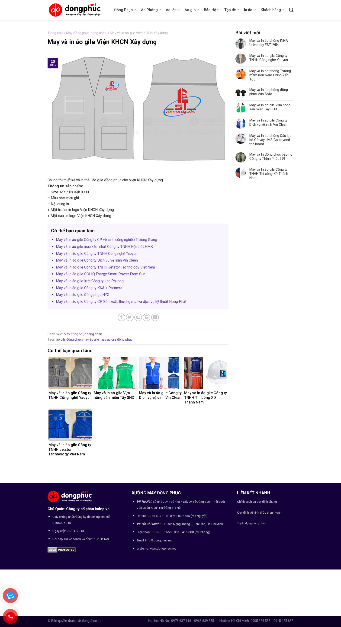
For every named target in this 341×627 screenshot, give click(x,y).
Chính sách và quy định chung (257, 501)
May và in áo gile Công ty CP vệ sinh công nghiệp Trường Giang (106, 239)
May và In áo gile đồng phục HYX (82, 294)
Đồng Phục (123, 10)
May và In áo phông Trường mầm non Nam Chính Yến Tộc (270, 75)
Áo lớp (171, 10)
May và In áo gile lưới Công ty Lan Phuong (90, 281)
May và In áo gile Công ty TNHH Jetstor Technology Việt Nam (105, 267)
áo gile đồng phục (69, 339)
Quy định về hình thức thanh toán (259, 512)
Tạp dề (230, 10)
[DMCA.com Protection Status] (62, 549)
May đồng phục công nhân (86, 33)
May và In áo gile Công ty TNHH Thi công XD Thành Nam (268, 173)
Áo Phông (149, 10)
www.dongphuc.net (162, 548)
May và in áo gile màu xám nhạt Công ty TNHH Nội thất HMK (104, 246)
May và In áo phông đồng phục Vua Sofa (268, 92)
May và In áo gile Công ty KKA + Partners (89, 288)
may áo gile (90, 339)
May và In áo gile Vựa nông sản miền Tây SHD (269, 107)
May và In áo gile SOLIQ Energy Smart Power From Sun (100, 274)
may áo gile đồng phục (116, 339)
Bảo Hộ (210, 10)
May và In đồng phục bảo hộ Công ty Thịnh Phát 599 (271, 156)
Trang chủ (55, 33)
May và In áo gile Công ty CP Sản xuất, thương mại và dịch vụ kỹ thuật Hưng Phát (121, 301)
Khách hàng (271, 10)
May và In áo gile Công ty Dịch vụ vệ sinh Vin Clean (97, 260)
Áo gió (190, 10)
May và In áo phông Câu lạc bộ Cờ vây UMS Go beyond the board (270, 140)
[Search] (291, 10)
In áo (248, 10)
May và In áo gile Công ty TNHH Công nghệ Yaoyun (96, 253)
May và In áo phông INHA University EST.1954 (268, 42)
